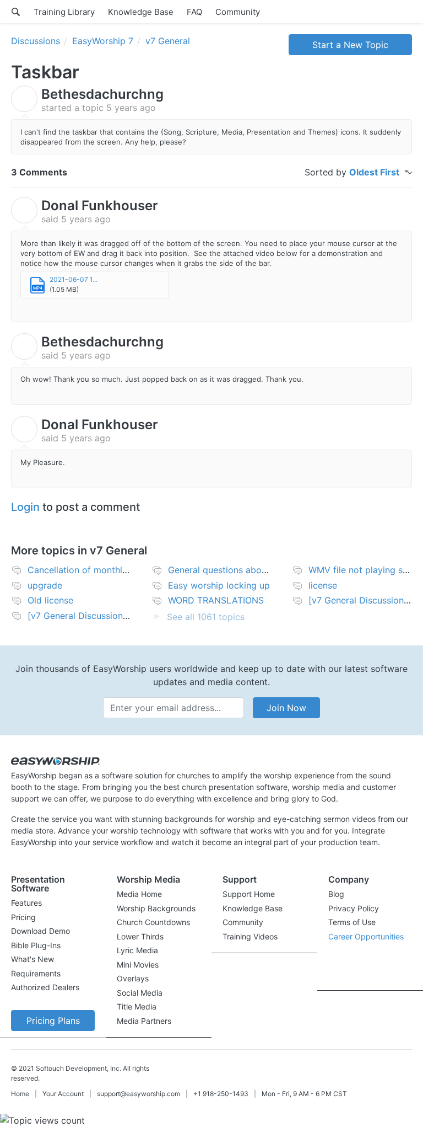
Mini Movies (138, 964)
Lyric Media (137, 950)
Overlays (133, 978)
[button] (53, 886)
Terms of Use (352, 922)
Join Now (286, 707)
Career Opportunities (366, 936)
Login (25, 507)
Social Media (139, 992)
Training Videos (250, 936)
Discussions (35, 40)
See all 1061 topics (206, 616)
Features (26, 902)
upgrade (45, 585)
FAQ (194, 12)
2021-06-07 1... (73, 279)
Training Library (64, 12)
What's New (32, 959)
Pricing (23, 917)
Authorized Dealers (45, 987)
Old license (50, 600)
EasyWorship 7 (102, 40)
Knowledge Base (140, 12)
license (322, 585)
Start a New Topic (350, 44)
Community (237, 12)
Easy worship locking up (219, 585)
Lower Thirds (140, 936)
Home (20, 1093)
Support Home (249, 894)
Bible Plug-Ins (36, 945)
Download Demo (40, 931)
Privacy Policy (353, 908)
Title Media (136, 1006)
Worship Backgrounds (156, 908)
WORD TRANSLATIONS (216, 600)
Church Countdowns (153, 922)
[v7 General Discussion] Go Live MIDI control (121, 615)
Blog (336, 894)
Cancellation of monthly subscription (104, 569)
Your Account (63, 1093)
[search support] (15, 11)
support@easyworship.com (138, 1093)
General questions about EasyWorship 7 (251, 569)
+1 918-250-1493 (220, 1093)
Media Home (139, 894)
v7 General (167, 40)
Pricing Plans (53, 1020)
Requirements (36, 973)
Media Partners (144, 1020)
